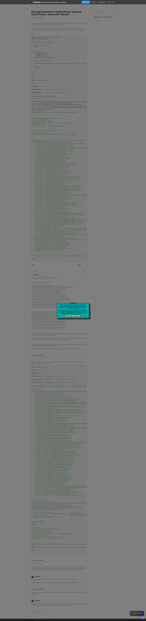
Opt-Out (81, 313)
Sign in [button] (109, 2)
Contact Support (85, 2)
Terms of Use (79, 312)
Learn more (75, 308)
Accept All (69, 316)
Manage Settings (76, 316)
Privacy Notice (70, 312)
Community (94, 2)
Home (35, 2)
